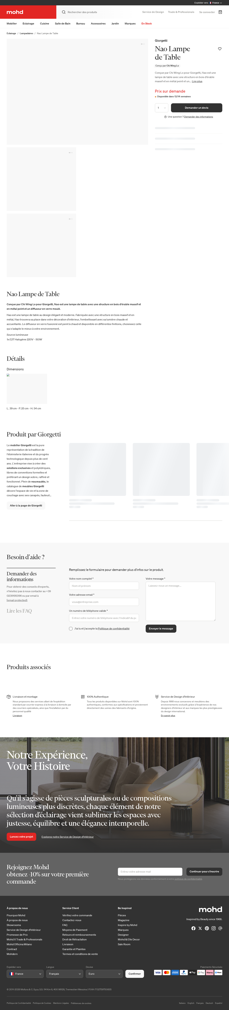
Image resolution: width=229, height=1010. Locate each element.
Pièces (122, 915)
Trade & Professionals (181, 12)
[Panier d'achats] (220, 12)
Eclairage (28, 23)
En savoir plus (168, 715)
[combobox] (89, 974)
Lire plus (197, 81)
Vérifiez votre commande (77, 915)
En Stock (146, 23)
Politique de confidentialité (114, 628)
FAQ (64, 925)
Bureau (80, 23)
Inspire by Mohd (127, 925)
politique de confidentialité (188, 878)
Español (218, 1003)
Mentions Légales (61, 1003)
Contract (12, 949)
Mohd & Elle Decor (129, 939)
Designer (123, 934)
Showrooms (14, 925)
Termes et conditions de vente (80, 954)
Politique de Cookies (42, 1003)
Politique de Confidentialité (19, 1003)
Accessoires (98, 23)
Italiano (182, 1003)
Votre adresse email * (81, 594)
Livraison (17, 715)
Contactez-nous (71, 920)
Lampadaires (26, 33)
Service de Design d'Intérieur (24, 929)
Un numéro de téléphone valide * (88, 610)
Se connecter (207, 12)
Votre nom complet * (81, 578)
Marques (130, 23)
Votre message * (155, 578)
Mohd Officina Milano (19, 944)
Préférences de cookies (81, 1003)
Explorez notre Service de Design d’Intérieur (68, 836)
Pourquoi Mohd (16, 915)
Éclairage (11, 33)
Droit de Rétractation (74, 939)
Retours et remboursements (79, 934)
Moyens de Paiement (74, 929)
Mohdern (12, 954)
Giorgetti (161, 40)
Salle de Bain (62, 23)
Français (200, 1003)
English (191, 1003)
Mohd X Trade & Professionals (24, 939)
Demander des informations (198, 116)
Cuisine (44, 23)
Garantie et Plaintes (73, 949)
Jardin (115, 23)
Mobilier (12, 23)
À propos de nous (17, 920)
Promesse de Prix (17, 934)
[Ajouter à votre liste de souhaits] (219, 48)
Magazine (123, 920)
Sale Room (124, 944)
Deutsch (209, 1003)
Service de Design (153, 12)
